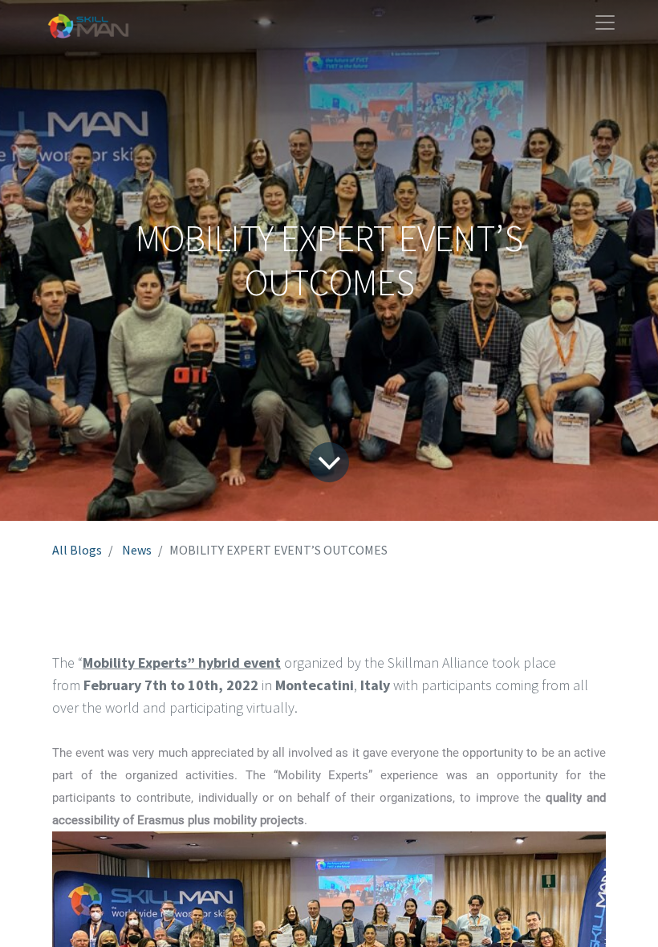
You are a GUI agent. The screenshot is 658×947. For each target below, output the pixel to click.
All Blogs (77, 550)
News (137, 550)
